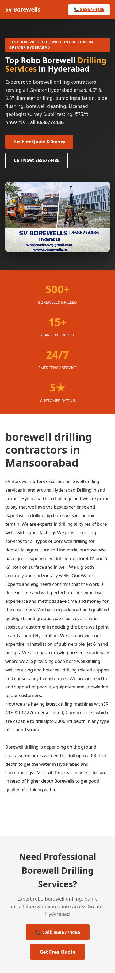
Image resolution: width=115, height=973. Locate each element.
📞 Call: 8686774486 (57, 932)
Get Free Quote (57, 952)
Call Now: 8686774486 (36, 160)
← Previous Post (31, 812)
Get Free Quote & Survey (39, 141)
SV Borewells (22, 9)
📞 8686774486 (89, 9)
